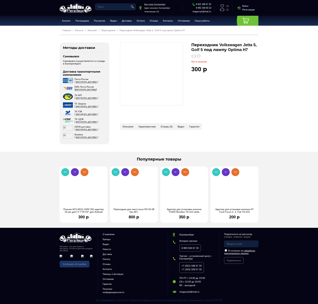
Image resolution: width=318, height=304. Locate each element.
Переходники (108, 30)
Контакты (168, 20)
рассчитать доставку (86, 82)
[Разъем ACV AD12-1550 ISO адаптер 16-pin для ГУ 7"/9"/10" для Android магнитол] (83, 189)
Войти (245, 6)
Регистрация (248, 9)
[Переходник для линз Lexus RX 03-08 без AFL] (134, 189)
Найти (132, 6)
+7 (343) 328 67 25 (192, 269)
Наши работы (202, 20)
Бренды (106, 239)
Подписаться (234, 260)
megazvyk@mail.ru (201, 11)
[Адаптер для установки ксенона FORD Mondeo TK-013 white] (184, 189)
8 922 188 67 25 (203, 4)
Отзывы (154, 20)
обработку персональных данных (239, 252)
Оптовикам (184, 20)
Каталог (66, 20)
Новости (107, 249)
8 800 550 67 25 (190, 248)
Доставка (127, 20)
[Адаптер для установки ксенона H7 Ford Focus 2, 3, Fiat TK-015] (234, 189)
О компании (108, 234)
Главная (66, 30)
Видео (113, 20)
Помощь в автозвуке (113, 274)
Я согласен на (239, 252)
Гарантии (107, 284)
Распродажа (82, 20)
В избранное (198, 56)
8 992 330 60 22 (203, 8)
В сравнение (193, 56)
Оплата (141, 20)
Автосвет (92, 30)
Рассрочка (99, 20)
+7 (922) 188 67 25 (192, 265)
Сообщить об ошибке (74, 264)
